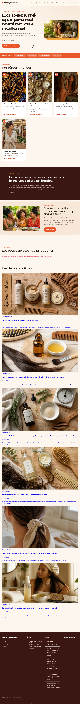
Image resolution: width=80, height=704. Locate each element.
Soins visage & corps (62, 3)
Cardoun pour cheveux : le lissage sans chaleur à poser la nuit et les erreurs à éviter (53, 686)
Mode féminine (74, 3)
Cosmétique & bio (49, 3)
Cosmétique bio (32, 55)
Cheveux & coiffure (36, 3)
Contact (52, 703)
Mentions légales (30, 703)
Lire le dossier (27, 46)
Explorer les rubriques (11, 46)
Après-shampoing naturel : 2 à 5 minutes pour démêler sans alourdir (53, 677)
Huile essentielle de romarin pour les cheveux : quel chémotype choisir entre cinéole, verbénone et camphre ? (53, 665)
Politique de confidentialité (42, 703)
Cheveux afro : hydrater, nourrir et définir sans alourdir (52, 642)
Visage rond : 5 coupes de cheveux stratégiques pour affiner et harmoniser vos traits (27, 256)
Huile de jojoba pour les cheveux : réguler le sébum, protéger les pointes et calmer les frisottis (53, 652)
